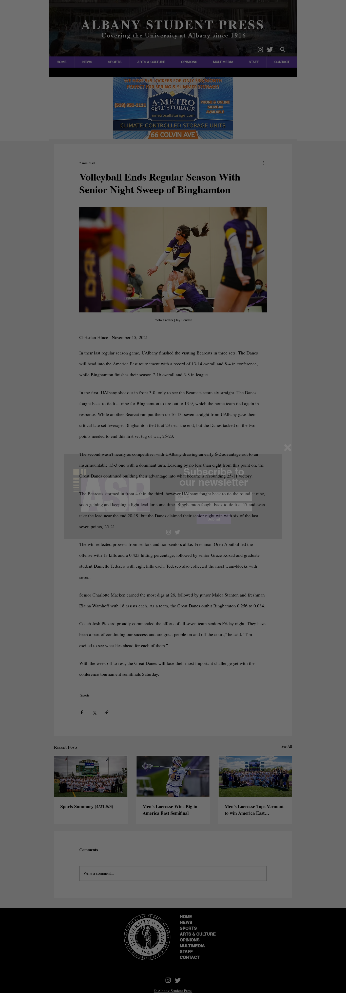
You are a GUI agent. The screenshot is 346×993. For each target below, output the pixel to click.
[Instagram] (168, 532)
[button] (288, 447)
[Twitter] (177, 532)
